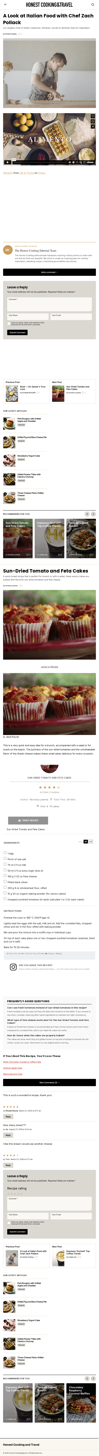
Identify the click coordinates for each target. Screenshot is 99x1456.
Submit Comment (17, 332)
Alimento (8, 173)
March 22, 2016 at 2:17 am (22, 1159)
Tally (8, 1159)
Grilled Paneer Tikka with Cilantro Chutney (29, 475)
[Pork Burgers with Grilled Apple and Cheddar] (9, 423)
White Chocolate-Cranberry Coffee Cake (22, 1062)
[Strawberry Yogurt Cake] (9, 461)
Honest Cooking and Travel (21, 1444)
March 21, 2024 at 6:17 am (30, 1111)
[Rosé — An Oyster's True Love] (26, 391)
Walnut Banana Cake (12, 1074)
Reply (8, 1116)
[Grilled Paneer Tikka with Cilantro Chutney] (9, 479)
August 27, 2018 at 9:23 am (20, 1129)
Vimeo (41, 173)
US (90, 841)
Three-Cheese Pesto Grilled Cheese (30, 494)
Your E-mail (56, 315)
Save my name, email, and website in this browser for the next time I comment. (27, 324)
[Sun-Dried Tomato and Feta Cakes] (73, 391)
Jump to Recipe (49, 666)
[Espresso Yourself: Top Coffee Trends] (49, 538)
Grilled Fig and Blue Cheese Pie (32, 437)
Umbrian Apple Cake (12, 1068)
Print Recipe (30, 820)
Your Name (13, 315)
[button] (5, 4)
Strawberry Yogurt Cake (28, 456)
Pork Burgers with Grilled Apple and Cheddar (29, 419)
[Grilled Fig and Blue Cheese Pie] (9, 442)
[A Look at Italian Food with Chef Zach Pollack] (26, 1256)
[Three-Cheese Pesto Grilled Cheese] (9, 498)
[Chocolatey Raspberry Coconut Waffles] (81, 1403)
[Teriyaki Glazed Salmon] (81, 538)
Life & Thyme (26, 173)
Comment (13, 299)
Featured (21, 425)
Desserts (21, 441)
